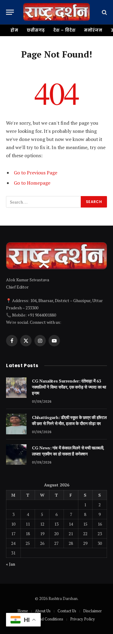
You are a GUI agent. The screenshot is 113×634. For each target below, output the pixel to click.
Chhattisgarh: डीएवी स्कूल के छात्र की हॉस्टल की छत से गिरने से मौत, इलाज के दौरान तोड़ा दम (69, 420)
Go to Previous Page (35, 172)
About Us (43, 611)
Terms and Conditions (44, 619)
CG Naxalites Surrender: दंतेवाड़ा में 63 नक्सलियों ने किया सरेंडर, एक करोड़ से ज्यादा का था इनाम (69, 387)
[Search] (104, 12)
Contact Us (67, 611)
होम (14, 30)
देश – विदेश (64, 30)
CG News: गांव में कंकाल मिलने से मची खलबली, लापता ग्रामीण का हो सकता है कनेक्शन (68, 451)
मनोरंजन (93, 30)
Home (22, 611)
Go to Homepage (32, 183)
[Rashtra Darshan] (56, 12)
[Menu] (10, 12)
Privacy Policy (82, 619)
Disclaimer (92, 611)
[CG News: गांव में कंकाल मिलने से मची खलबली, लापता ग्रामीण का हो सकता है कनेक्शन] (16, 454)
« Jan (10, 564)
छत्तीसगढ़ (36, 30)
